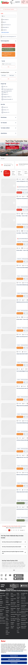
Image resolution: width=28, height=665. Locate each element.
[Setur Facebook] (6, 576)
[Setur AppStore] (19, 576)
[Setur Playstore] (19, 579)
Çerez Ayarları (2, 623)
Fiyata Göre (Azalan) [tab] (20, 173)
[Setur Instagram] (2, 576)
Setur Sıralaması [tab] (6, 172)
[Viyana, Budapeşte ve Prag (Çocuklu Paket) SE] (8, 185)
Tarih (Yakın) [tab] (25, 172)
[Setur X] (2, 580)
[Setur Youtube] (10, 576)
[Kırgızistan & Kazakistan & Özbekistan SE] (8, 203)
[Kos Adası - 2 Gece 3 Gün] (8, 220)
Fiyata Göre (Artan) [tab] (13, 173)
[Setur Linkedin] (6, 580)
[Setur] (5, 2)
